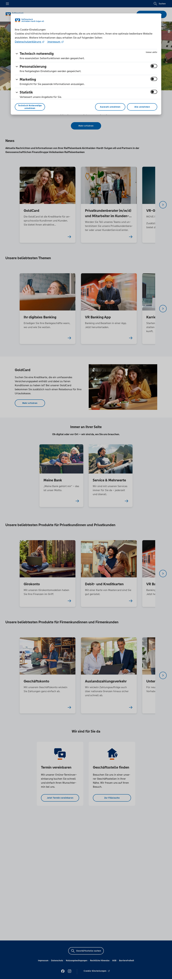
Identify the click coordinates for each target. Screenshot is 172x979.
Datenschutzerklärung (28, 41)
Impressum (54, 41)
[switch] (153, 66)
